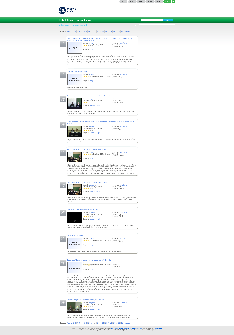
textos (158, 1)
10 (89, 31)
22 (122, 31)
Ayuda (88, 20)
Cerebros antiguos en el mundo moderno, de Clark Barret (86, 300)
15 (103, 31)
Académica (123, 43)
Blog (131, 1)
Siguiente (126, 31)
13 (98, 31)
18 (111, 31)
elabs (140, 1)
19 (114, 31)
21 (119, 31)
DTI (112, 328)
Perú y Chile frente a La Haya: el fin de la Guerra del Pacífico (87, 149)
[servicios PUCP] (173, 1)
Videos (167, 1)
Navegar (80, 20)
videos (92, 105)
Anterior (70, 31)
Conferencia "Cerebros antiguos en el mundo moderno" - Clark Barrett (90, 260)
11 (91, 31)
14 (100, 31)
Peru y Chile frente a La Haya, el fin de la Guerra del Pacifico (87, 182)
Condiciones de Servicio (123, 328)
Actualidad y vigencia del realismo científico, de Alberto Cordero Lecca (90, 96)
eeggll (92, 49)
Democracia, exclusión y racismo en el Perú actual (83, 210)
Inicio (61, 20)
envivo (91, 43)
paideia (149, 1)
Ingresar (70, 20)
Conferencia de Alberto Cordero (77, 71)
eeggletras (92, 99)
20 (116, 31)
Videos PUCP (158, 328)
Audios (123, 1)
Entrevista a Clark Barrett (75, 235)
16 (106, 31)
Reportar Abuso (137, 328)
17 (108, 31)
